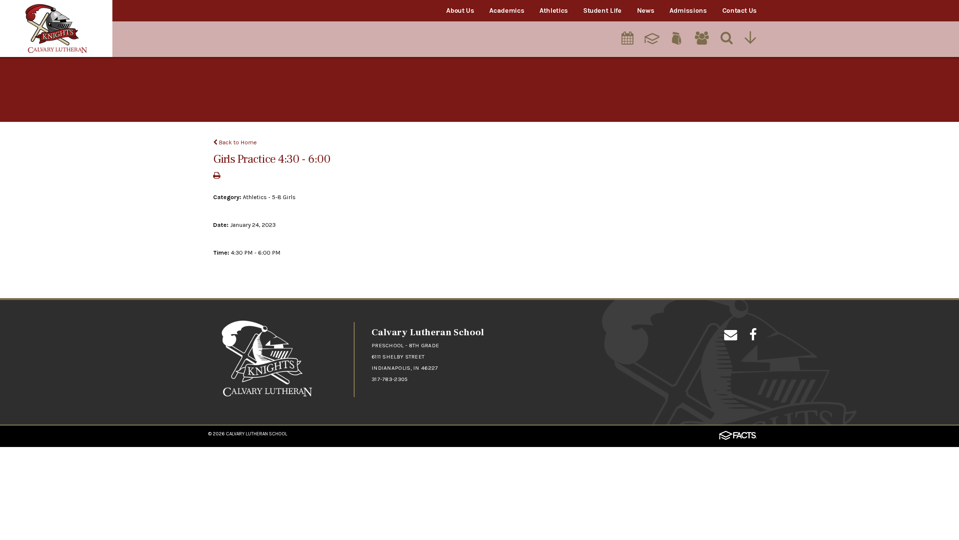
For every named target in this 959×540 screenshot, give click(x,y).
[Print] (216, 176)
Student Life (602, 10)
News (645, 10)
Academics (506, 10)
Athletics (553, 10)
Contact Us (739, 10)
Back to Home (237, 142)
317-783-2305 (390, 379)
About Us (460, 10)
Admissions (688, 10)
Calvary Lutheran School (256, 433)
